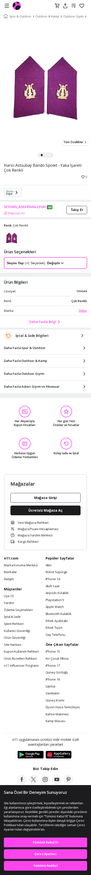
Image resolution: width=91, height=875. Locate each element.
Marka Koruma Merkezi (21, 565)
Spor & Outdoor (20, 16)
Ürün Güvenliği (14, 638)
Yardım (9, 603)
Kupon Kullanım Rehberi (21, 652)
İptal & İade (12, 617)
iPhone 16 (53, 680)
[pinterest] (68, 783)
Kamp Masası (55, 721)
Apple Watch (55, 607)
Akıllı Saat (52, 586)
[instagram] (45, 783)
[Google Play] (30, 755)
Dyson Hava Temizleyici (63, 707)
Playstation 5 (55, 600)
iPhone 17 (53, 666)
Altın (49, 565)
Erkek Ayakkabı (57, 621)
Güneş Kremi (55, 700)
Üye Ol (8, 596)
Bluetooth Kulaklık (59, 614)
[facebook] (22, 783)
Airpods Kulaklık (57, 593)
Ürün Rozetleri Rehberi (20, 659)
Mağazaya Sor (16, 213)
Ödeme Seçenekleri (18, 610)
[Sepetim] (57, 6)
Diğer (83, 310)
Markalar (10, 572)
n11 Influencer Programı (21, 666)
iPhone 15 (53, 652)
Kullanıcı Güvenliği (17, 631)
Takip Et (77, 210)
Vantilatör (53, 693)
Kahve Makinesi (57, 714)
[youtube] (57, 783)
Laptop (51, 686)
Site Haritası (12, 645)
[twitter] (33, 783)
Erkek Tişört (54, 628)
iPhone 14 (53, 579)
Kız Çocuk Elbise (57, 659)
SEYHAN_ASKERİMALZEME (25, 207)
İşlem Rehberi (14, 624)
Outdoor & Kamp (47, 16)
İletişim (9, 579)
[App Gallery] (59, 755)
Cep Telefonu (55, 635)
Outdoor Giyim (73, 16)
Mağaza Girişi (45, 497)
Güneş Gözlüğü (57, 672)
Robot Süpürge (56, 572)
